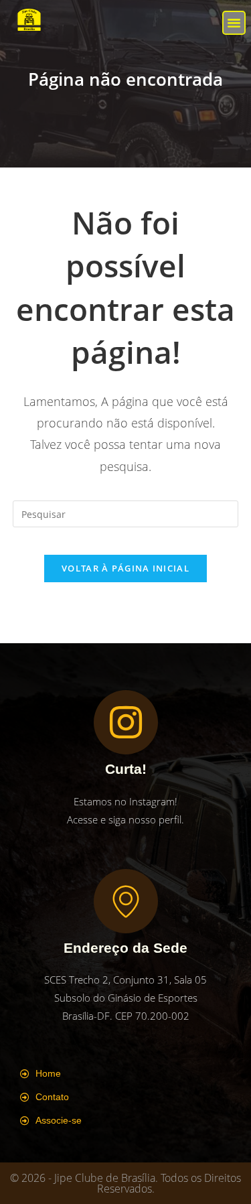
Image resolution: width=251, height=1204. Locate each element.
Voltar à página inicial (125, 568)
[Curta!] (126, 722)
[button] (234, 23)
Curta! (126, 769)
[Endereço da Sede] (126, 901)
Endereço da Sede (125, 947)
